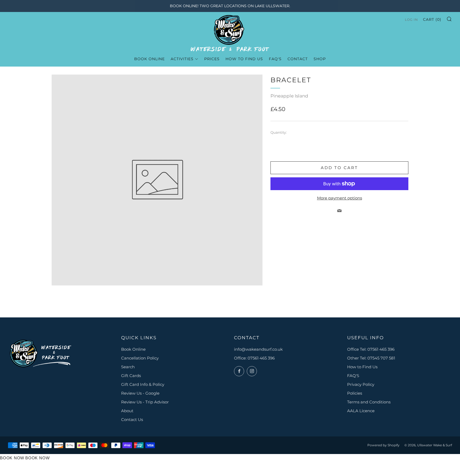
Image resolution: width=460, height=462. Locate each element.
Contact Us (132, 419)
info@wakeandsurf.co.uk (258, 349)
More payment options (339, 198)
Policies (354, 393)
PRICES (212, 58)
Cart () (432, 19)
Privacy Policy (360, 384)
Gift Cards (131, 375)
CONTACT (298, 58)
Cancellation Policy (140, 358)
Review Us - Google (140, 393)
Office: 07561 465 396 (254, 358)
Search (128, 366)
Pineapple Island (289, 96)
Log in (411, 20)
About (127, 410)
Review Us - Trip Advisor (145, 401)
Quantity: (278, 132)
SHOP (320, 58)
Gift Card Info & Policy (142, 384)
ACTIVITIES (182, 58)
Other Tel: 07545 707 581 (371, 358)
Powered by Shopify (383, 445)
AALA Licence (361, 410)
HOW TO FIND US (244, 58)
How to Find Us (362, 366)
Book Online (133, 349)
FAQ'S (353, 375)
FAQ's (275, 58)
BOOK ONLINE (149, 58)
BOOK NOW (12, 458)
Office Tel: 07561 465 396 (371, 349)
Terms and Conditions (369, 401)
